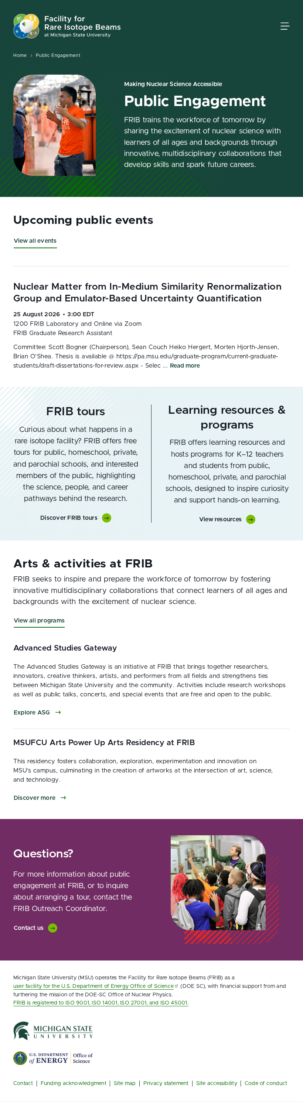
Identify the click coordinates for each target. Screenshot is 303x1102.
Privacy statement (166, 1083)
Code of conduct (266, 1083)
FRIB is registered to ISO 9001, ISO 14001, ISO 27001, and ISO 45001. (100, 1003)
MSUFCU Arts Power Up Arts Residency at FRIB (104, 743)
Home (20, 55)
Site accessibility (216, 1083)
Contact (23, 1083)
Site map (125, 1083)
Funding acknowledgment (73, 1083)
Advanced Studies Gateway (65, 648)
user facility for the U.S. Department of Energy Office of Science (93, 986)
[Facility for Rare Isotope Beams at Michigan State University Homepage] (67, 26)
